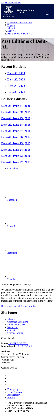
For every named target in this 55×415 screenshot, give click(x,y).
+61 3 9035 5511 (23, 346)
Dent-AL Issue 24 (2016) (16, 149)
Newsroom (12, 327)
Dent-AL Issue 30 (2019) (16, 112)
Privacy (11, 397)
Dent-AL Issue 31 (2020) (16, 105)
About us (11, 319)
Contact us (12, 168)
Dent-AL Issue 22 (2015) (16, 162)
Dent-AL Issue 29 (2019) (16, 118)
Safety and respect (16, 324)
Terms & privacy (15, 392)
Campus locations (15, 333)
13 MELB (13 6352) (18, 343)
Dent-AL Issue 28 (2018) (16, 124)
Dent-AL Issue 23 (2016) (16, 155)
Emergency (12, 389)
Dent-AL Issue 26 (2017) (16, 137)
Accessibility (13, 394)
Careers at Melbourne (17, 322)
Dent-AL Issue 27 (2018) (16, 130)
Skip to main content (11, 2)
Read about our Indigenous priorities (18, 306)
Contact (11, 330)
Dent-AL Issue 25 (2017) (16, 143)
